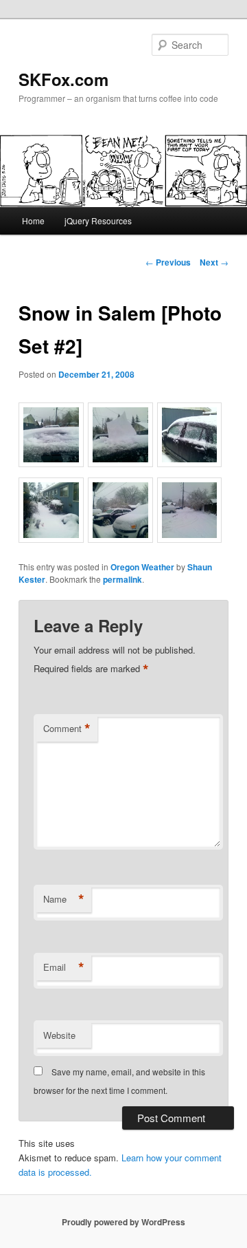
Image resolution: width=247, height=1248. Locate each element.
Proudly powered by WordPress (123, 1222)
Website (59, 1035)
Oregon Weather (142, 567)
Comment (67, 729)
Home (33, 220)
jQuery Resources (98, 220)
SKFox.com (63, 79)
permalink (122, 579)
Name (63, 899)
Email (63, 967)
